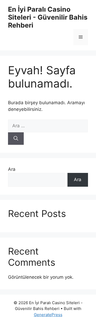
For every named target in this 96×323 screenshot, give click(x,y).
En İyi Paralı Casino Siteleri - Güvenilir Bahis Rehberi (47, 17)
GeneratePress (48, 314)
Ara (11, 169)
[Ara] (16, 138)
